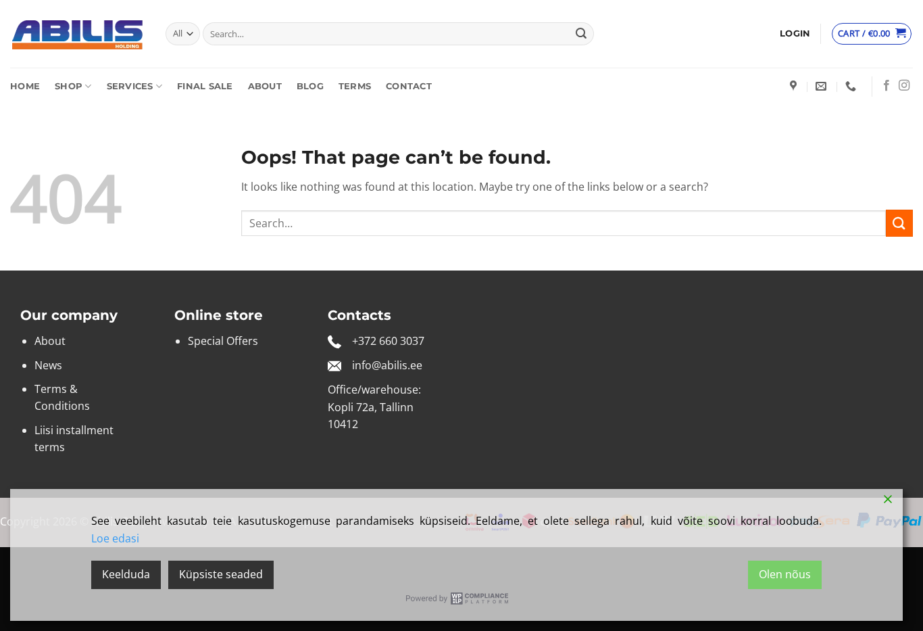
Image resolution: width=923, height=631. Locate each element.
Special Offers (223, 340)
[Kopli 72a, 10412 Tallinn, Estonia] (795, 86)
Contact (409, 86)
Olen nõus (785, 574)
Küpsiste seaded (221, 574)
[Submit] (581, 33)
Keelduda (126, 574)
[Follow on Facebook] (886, 86)
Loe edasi (115, 538)
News (48, 365)
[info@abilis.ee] (823, 86)
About (265, 86)
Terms (355, 86)
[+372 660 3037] (852, 86)
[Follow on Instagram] (904, 86)
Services (130, 86)
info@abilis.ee (387, 365)
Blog (310, 86)
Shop (68, 86)
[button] (795, 34)
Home (25, 86)
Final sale (205, 86)
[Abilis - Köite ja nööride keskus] (77, 34)
